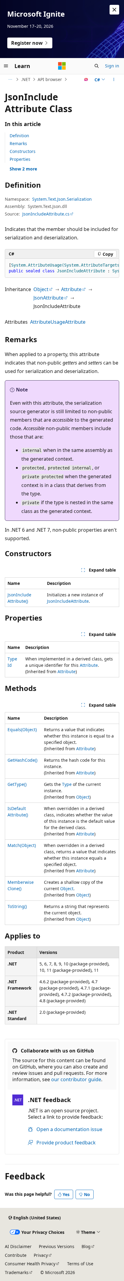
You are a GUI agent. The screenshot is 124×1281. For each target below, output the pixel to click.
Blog (86, 1246)
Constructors (23, 151)
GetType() (17, 784)
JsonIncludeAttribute (68, 601)
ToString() (17, 906)
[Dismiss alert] (114, 10)
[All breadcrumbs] (10, 79)
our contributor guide (76, 1079)
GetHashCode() (22, 760)
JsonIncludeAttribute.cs (46, 214)
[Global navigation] (6, 65)
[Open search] (97, 65)
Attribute (71, 289)
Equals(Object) (22, 729)
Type (67, 784)
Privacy (41, 1255)
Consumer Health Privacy (30, 1263)
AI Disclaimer (18, 1246)
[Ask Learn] (86, 79)
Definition (19, 135)
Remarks (18, 143)
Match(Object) (22, 845)
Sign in (112, 66)
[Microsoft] (62, 66)
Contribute (15, 1255)
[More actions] (114, 79)
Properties (20, 159)
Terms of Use (80, 1263)
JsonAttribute (48, 297)
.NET (25, 79)
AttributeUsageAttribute (57, 322)
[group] (62, 268)
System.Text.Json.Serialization (62, 199)
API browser (50, 79)
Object (40, 289)
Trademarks (17, 1272)
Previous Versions (56, 1246)
